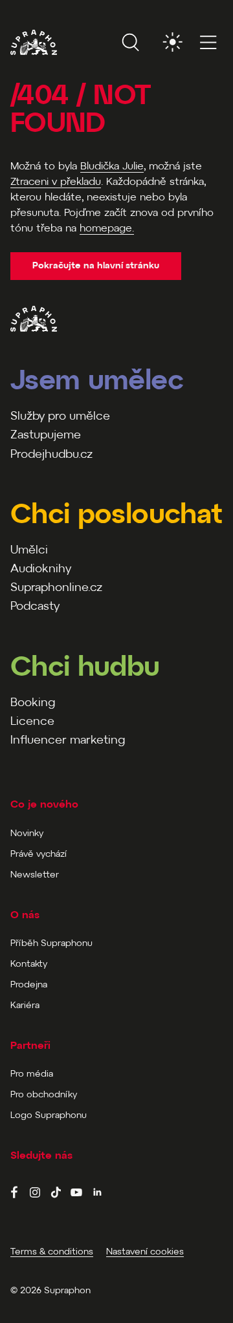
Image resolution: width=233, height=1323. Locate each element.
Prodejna (28, 985)
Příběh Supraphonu (51, 944)
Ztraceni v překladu (55, 182)
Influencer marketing (67, 740)
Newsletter (34, 875)
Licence (32, 721)
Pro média (31, 1074)
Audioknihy (40, 569)
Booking (32, 703)
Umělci (29, 550)
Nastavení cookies (145, 1252)
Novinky (26, 834)
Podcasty (35, 606)
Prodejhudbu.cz (51, 454)
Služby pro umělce (60, 416)
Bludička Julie (112, 166)
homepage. (107, 228)
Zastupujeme (45, 435)
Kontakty (28, 964)
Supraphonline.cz (56, 588)
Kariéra (24, 1006)
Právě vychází (38, 854)
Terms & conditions (51, 1252)
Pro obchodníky (43, 1095)
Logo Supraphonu (48, 1116)
